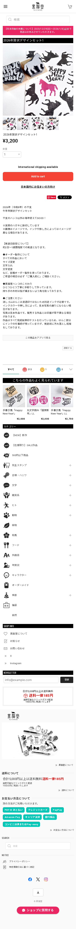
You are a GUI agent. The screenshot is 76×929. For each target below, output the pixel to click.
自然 (14, 615)
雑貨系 (15, 495)
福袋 (14, 605)
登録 (67, 679)
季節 (14, 595)
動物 (14, 515)
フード (15, 545)
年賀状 (15, 565)
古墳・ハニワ (19, 475)
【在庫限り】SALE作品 (25, 445)
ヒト (14, 505)
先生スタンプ (19, 465)
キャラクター (19, 575)
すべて (11, 369)
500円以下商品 (20, 455)
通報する (68, 348)
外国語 (15, 555)
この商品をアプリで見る (37, 338)
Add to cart (38, 176)
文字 (14, 485)
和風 (14, 535)
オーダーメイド (20, 585)
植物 (14, 525)
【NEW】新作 (19, 435)
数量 (5, 149)
